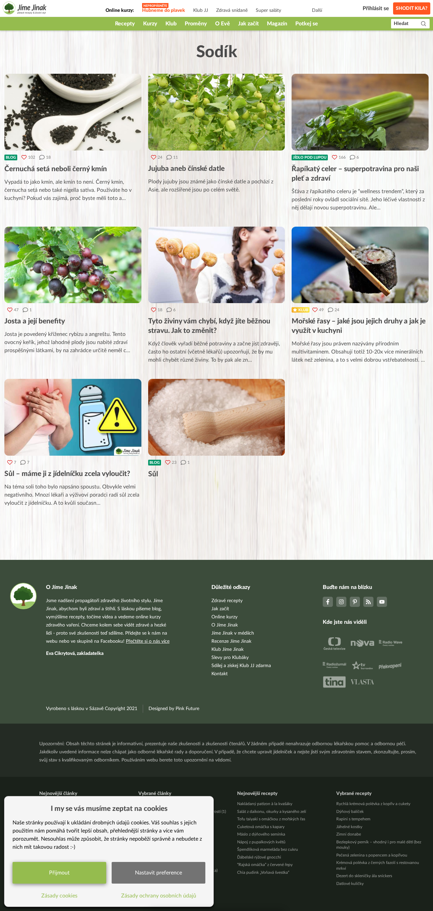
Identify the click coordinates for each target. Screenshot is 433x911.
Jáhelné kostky (349, 827)
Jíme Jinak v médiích (232, 633)
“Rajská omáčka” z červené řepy (265, 865)
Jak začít (248, 23)
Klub (171, 23)
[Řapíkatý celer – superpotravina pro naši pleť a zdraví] (360, 112)
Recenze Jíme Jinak (231, 641)
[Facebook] (328, 602)
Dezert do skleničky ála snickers (364, 876)
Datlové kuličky (350, 884)
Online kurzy (224, 617)
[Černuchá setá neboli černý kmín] (72, 112)
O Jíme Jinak (224, 625)
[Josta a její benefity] (72, 265)
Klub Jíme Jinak (227, 649)
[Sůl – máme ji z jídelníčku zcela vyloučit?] (72, 417)
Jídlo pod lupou (309, 157)
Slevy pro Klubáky (230, 657)
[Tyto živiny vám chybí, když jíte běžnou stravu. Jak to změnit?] (216, 265)
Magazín (277, 23)
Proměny (196, 23)
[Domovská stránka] (25, 9)
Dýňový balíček (350, 812)
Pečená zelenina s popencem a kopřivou (371, 855)
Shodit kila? (412, 8)
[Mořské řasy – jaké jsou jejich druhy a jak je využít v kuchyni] (360, 265)
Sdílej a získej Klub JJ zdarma (241, 665)
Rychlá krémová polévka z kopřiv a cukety (373, 804)
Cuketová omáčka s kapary (260, 827)
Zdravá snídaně (232, 10)
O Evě (222, 23)
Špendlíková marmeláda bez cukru (267, 849)
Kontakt (219, 673)
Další (317, 10)
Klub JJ (200, 10)
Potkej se (306, 23)
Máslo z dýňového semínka (261, 834)
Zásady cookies (59, 895)
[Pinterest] (355, 602)
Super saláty (268, 10)
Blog (11, 157)
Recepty (125, 23)
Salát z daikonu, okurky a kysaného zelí (271, 812)
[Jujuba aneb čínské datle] (216, 112)
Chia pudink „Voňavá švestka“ (263, 872)
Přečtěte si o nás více (147, 641)
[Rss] (368, 602)
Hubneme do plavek (163, 10)
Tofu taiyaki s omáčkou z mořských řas (271, 819)
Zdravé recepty (227, 600)
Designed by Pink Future (174, 708)
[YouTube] (382, 602)
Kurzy (150, 23)
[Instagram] (341, 602)
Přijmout (59, 872)
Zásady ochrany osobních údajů (158, 895)
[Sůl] (216, 417)
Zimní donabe (348, 834)
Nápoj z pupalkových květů (261, 842)
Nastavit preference (158, 872)
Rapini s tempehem (353, 819)
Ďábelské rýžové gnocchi (259, 857)
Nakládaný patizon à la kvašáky (264, 804)
